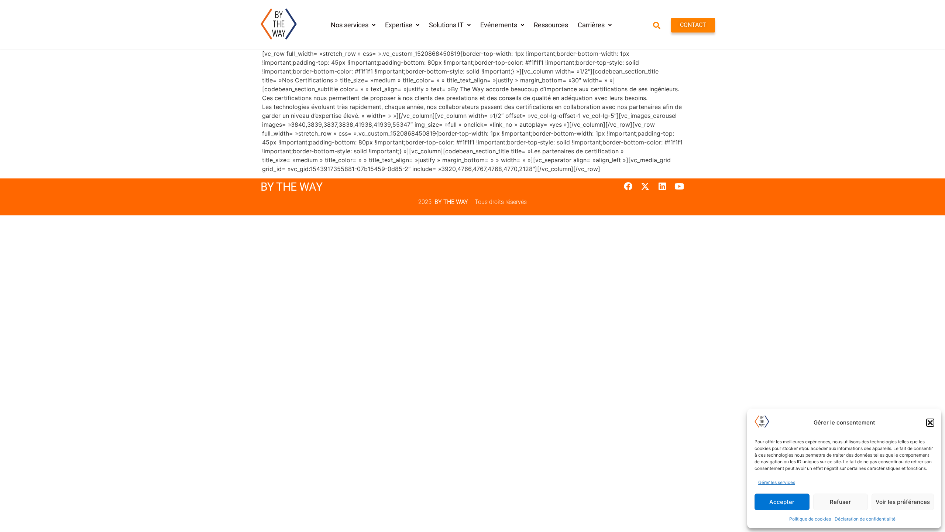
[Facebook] (627, 186)
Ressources (551, 25)
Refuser (840, 501)
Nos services (349, 25)
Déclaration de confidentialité (865, 519)
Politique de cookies (810, 519)
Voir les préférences (903, 501)
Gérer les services (776, 482)
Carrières (591, 25)
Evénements (498, 25)
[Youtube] (679, 186)
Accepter (781, 501)
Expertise (398, 25)
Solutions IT (446, 25)
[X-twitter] (645, 186)
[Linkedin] (662, 186)
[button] (930, 422)
